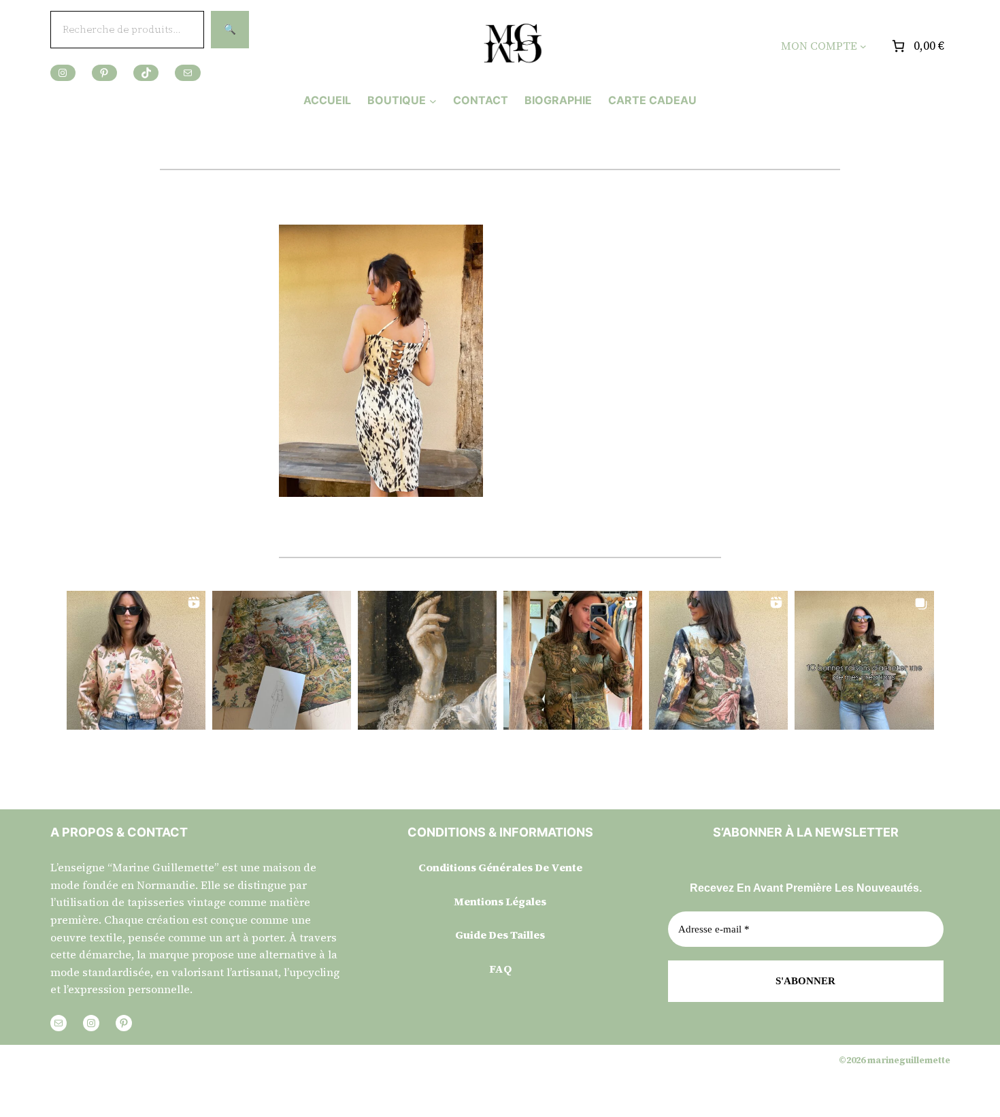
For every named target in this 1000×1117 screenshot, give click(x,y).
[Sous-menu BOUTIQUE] (433, 100)
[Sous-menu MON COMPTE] (863, 46)
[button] (136, 660)
